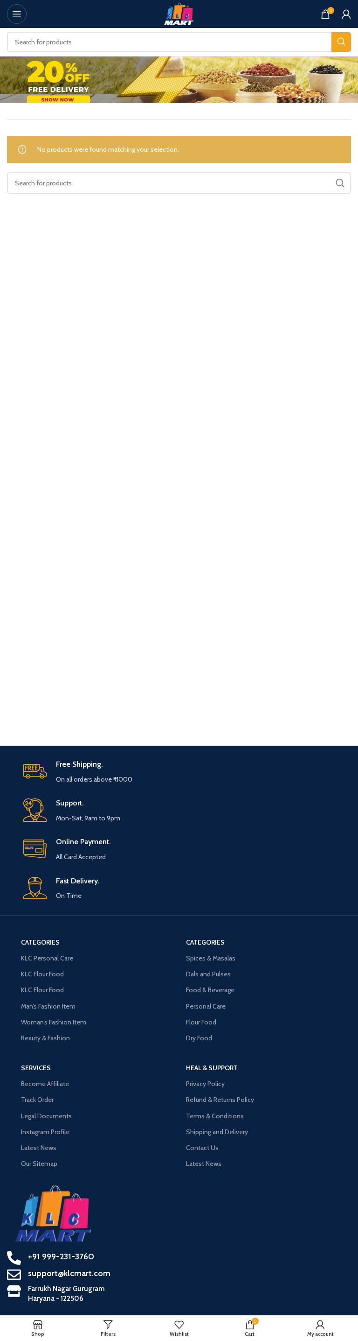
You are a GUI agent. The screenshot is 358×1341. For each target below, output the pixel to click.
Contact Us (202, 1147)
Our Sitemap (39, 1163)
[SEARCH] (341, 42)
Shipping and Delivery (217, 1132)
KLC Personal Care (47, 958)
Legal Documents (46, 1116)
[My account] (346, 14)
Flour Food (201, 1022)
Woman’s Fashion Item (53, 1022)
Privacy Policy (205, 1084)
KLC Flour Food (42, 974)
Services (36, 1068)
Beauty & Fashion (45, 1038)
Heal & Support (212, 1068)
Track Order (37, 1099)
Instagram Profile (45, 1132)
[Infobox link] (183, 772)
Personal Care (206, 1006)
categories (40, 942)
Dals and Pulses (208, 974)
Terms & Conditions (215, 1116)
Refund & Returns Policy (220, 1099)
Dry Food (199, 1038)
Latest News (38, 1147)
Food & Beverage (210, 990)
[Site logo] (179, 13)
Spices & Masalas (210, 958)
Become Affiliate (45, 1084)
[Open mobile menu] (16, 14)
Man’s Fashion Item (48, 1006)
